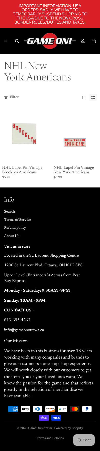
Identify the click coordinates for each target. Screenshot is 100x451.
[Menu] (6, 41)
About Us (11, 236)
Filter (14, 97)
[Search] (17, 41)
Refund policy (15, 228)
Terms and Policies (50, 438)
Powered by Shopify (68, 428)
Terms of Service (17, 220)
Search (9, 212)
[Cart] (93, 41)
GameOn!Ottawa (40, 428)
